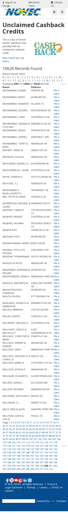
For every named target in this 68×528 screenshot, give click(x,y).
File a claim (56, 92)
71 (53, 432)
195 (23, 465)
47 (33, 429)
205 (14, 469)
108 (9, 442)
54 (56, 429)
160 (28, 455)
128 (46, 445)
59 (13, 432)
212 (46, 469)
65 (33, 432)
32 (43, 425)
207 (23, 469)
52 (50, 429)
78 (17, 435)
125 (32, 445)
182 (18, 462)
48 (36, 429)
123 (23, 445)
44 (23, 429)
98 (23, 439)
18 (54, 422)
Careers (43, 487)
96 (17, 439)
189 (51, 462)
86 (43, 435)
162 (37, 455)
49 (40, 429)
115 (41, 442)
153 (51, 452)
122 (18, 445)
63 (27, 432)
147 (23, 452)
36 (56, 425)
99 (27, 439)
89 (53, 435)
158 (18, 455)
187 (41, 462)
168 (9, 459)
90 (56, 435)
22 (10, 425)
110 (18, 442)
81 (27, 435)
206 (18, 469)
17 (51, 422)
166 (55, 455)
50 (43, 429)
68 (43, 432)
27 (27, 425)
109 (14, 442)
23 (13, 425)
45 (27, 429)
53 (53, 429)
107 (4, 442)
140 (46, 449)
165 (51, 455)
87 (46, 435)
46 (30, 429)
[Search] (62, 12)
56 (3, 432)
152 (46, 452)
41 (13, 429)
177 (51, 459)
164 (46, 455)
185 (32, 462)
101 (35, 439)
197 (32, 465)
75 (7, 435)
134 (18, 449)
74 (3, 435)
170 (18, 459)
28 (30, 425)
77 (13, 435)
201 (51, 465)
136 (28, 449)
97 (20, 439)
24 (17, 425)
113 (32, 442)
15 (44, 422)
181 (14, 462)
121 (14, 445)
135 (23, 449)
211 (41, 469)
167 (4, 459)
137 (32, 449)
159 (23, 455)
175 (41, 459)
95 (13, 439)
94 (10, 439)
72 (56, 432)
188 (46, 462)
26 (23, 425)
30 (36, 425)
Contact (57, 4)
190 (55, 462)
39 (7, 429)
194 (18, 465)
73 (60, 432)
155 (4, 455)
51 (46, 429)
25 (20, 425)
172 (28, 459)
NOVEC (34, 4)
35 (53, 425)
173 (32, 459)
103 (45, 439)
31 (40, 425)
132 (9, 449)
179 (4, 462)
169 (14, 459)
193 (14, 465)
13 (37, 422)
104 (49, 439)
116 (46, 442)
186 (37, 462)
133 (14, 449)
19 (57, 422)
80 (23, 435)
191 (4, 465)
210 (37, 469)
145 (14, 452)
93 (7, 439)
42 (17, 429)
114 (37, 442)
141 (51, 449)
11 (31, 422)
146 (18, 452)
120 (9, 445)
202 (55, 465)
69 (46, 432)
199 (41, 465)
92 (3, 439)
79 (20, 435)
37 (60, 425)
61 (20, 432)
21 (7, 425)
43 (20, 429)
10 (27, 422)
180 (9, 462)
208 (28, 469)
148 (28, 452)
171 (23, 459)
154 (55, 452)
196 (28, 465)
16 (47, 422)
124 (28, 445)
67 (40, 432)
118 (55, 442)
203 (4, 469)
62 (23, 432)
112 (28, 442)
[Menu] (54, 12)
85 (40, 435)
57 (7, 432)
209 (32, 469)
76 (10, 435)
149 (32, 452)
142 (55, 449)
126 (37, 445)
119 (4, 445)
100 (31, 439)
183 (23, 462)
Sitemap (31, 487)
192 (9, 465)
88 (50, 435)
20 (3, 425)
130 (55, 445)
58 (10, 432)
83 (33, 435)
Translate (61, 501)
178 (55, 459)
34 (50, 425)
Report (9, 4)
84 (36, 435)
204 (9, 469)
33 (46, 425)
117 (51, 442)
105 (54, 439)
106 (59, 439)
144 (9, 452)
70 (50, 432)
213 (51, 469)
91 (60, 435)
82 (30, 435)
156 (9, 455)
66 (36, 432)
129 (51, 445)
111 (23, 442)
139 (41, 449)
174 (37, 459)
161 (32, 455)
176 (46, 459)
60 (17, 432)
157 (14, 455)
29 (33, 425)
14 (41, 422)
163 (41, 455)
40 (10, 429)
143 (4, 452)
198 (37, 465)
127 (41, 445)
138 (37, 449)
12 (34, 422)
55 (60, 429)
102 (40, 439)
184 (28, 462)
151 (41, 452)
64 (30, 432)
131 (4, 449)
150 (37, 452)
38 (3, 429)
